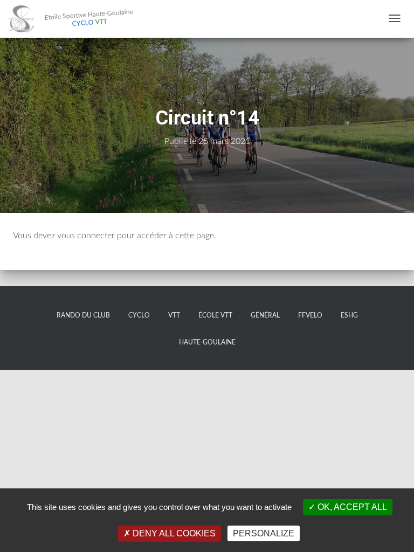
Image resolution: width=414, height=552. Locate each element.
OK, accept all (351, 507)
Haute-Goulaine (207, 342)
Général (265, 315)
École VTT (215, 315)
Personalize (263, 533)
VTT (174, 315)
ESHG (349, 315)
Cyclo (139, 315)
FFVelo (310, 315)
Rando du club (83, 315)
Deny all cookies (173, 533)
